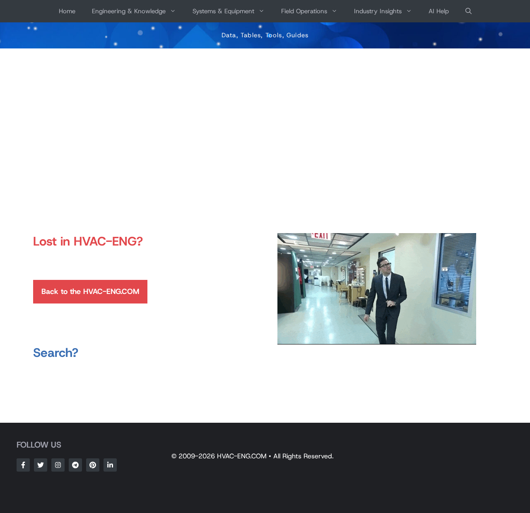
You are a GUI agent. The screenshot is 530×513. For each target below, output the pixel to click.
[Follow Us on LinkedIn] (110, 465)
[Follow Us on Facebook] (23, 465)
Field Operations (304, 11)
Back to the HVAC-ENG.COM (90, 291)
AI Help (439, 11)
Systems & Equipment (223, 11)
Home (67, 11)
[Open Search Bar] (468, 11)
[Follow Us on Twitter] (40, 465)
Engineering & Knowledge (129, 11)
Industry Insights (378, 11)
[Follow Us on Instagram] (58, 465)
